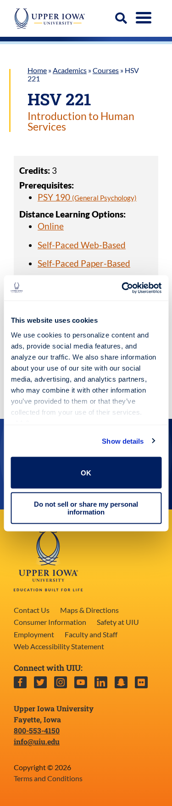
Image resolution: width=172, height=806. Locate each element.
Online (51, 226)
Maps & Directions (89, 610)
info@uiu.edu (37, 741)
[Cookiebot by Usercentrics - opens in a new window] (122, 288)
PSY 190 (87, 197)
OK (86, 472)
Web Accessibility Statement (59, 646)
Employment (34, 634)
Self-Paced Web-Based (82, 245)
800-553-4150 (37, 730)
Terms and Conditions (48, 778)
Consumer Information (50, 621)
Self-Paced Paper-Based (84, 263)
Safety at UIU (118, 621)
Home (37, 70)
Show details (123, 441)
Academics (70, 70)
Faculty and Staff (91, 634)
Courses (106, 70)
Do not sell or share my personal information (86, 507)
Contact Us (32, 610)
